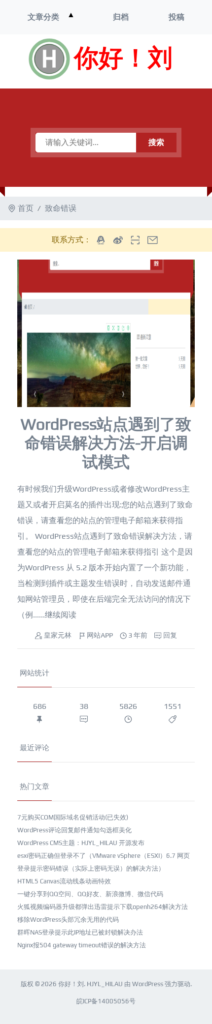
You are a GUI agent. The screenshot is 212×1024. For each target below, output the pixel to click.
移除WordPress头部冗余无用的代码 (68, 919)
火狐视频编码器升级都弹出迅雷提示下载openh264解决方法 (102, 906)
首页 (26, 208)
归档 (121, 17)
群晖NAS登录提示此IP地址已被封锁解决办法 (80, 932)
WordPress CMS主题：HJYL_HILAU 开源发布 (80, 843)
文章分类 (43, 17)
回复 (170, 635)
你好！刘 (123, 59)
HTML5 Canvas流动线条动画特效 (64, 881)
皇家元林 (57, 635)
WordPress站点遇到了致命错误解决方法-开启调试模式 (106, 443)
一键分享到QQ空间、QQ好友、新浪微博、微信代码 (90, 894)
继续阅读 (60, 614)
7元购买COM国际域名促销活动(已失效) (72, 817)
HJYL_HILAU (105, 984)
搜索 (156, 142)
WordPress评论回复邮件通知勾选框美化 (74, 830)
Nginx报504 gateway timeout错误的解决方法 (81, 945)
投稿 (176, 17)
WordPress (147, 984)
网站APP (100, 635)
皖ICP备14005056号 (106, 1001)
